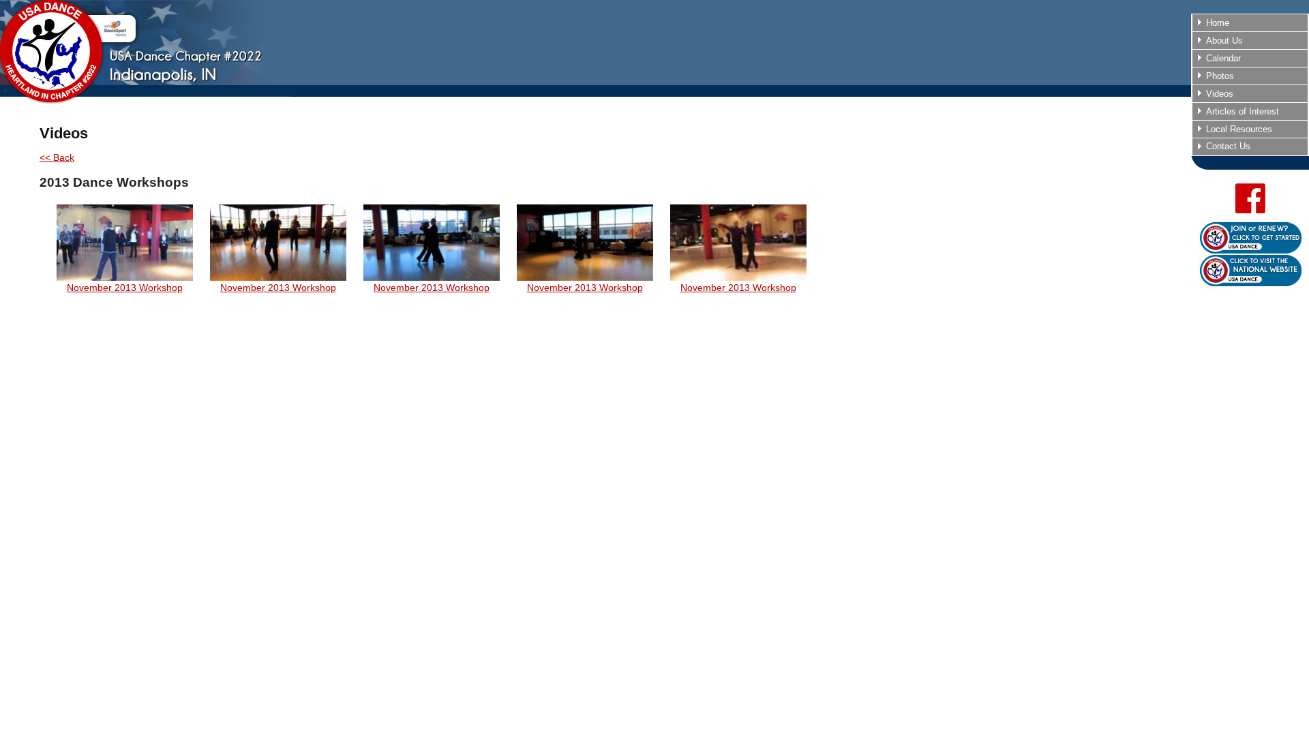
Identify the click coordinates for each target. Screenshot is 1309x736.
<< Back (57, 157)
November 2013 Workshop (125, 287)
